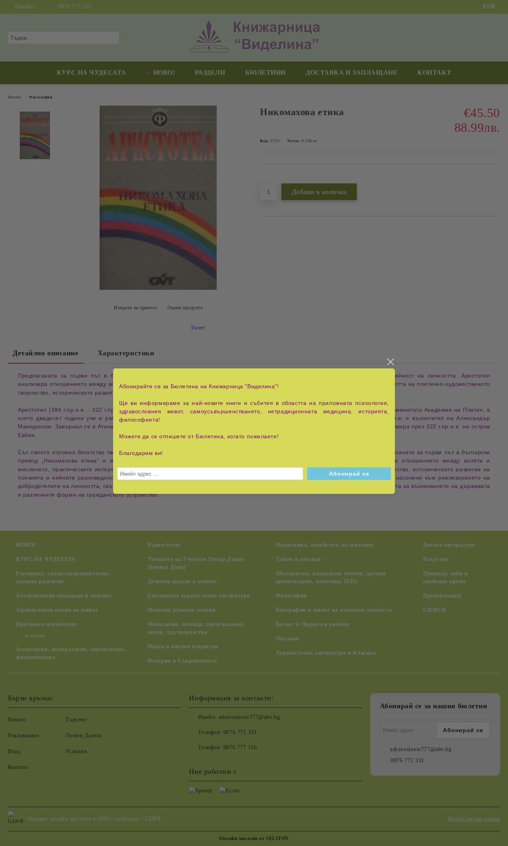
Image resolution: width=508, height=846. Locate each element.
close (390, 362)
